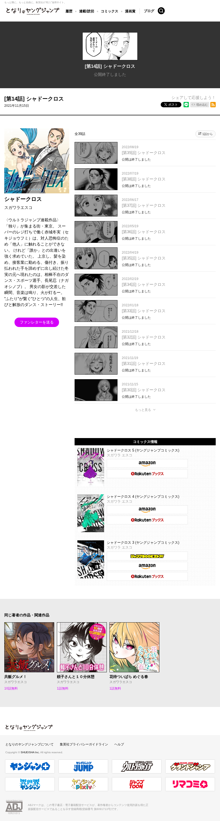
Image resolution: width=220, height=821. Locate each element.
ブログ (149, 11)
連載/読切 (86, 11)
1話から (207, 134)
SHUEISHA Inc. (30, 752)
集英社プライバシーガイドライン (84, 744)
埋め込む (202, 104)
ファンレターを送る (37, 322)
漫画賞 (130, 11)
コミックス (109, 11)
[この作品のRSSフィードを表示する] (213, 104)
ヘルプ (119, 744)
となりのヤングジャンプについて (29, 744)
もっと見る (143, 410)
